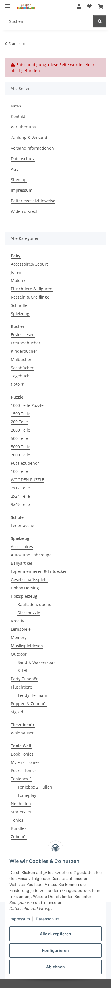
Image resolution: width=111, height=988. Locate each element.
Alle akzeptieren (55, 933)
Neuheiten (21, 803)
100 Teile (19, 471)
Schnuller (20, 305)
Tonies (17, 820)
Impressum (19, 918)
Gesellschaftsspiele (29, 579)
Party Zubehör (24, 678)
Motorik (18, 280)
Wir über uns (23, 127)
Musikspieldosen (27, 645)
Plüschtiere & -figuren (31, 288)
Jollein (16, 272)
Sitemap (18, 179)
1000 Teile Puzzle (27, 405)
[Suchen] (99, 21)
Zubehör (19, 836)
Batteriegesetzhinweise (33, 200)
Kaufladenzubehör (35, 604)
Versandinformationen (32, 148)
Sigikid (17, 712)
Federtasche (22, 525)
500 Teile (19, 438)
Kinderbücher (24, 351)
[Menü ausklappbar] (7, 3)
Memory (18, 637)
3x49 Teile (20, 504)
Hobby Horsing (25, 588)
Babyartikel (21, 563)
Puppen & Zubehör (29, 703)
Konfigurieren (55, 950)
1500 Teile (20, 413)
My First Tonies (25, 762)
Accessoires (22, 546)
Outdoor (19, 654)
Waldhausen (23, 733)
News (16, 106)
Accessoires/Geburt (29, 264)
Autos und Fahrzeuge (31, 555)
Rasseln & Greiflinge (30, 297)
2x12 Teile (20, 488)
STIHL (23, 670)
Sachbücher (22, 367)
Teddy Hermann (33, 695)
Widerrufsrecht (25, 211)
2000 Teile (20, 430)
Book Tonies (22, 754)
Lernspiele (21, 629)
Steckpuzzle (29, 612)
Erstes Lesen (23, 334)
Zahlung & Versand (29, 137)
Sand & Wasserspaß (37, 662)
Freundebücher (25, 343)
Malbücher (21, 359)
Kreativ (17, 621)
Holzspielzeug (24, 596)
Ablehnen (55, 966)
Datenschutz (47, 918)
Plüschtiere (21, 687)
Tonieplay (27, 795)
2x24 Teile (20, 496)
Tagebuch (20, 376)
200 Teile (19, 421)
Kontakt (18, 116)
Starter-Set (21, 812)
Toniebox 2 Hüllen (35, 787)
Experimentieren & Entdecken (39, 571)
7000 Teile (20, 455)
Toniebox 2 (21, 778)
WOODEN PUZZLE (27, 479)
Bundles (18, 828)
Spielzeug (20, 313)
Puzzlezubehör (25, 463)
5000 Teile (20, 446)
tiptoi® (17, 384)
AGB (15, 169)
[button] (79, 6)
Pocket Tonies (24, 770)
